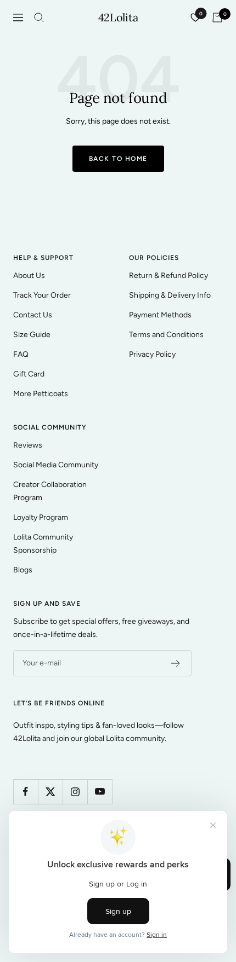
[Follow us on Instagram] (75, 791)
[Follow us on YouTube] (99, 791)
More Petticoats (40, 393)
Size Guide (31, 334)
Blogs (22, 570)
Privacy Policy (152, 354)
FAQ (21, 354)
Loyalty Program (40, 517)
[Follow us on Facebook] (25, 791)
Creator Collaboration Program (50, 491)
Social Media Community (55, 465)
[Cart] (217, 17)
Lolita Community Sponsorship (43, 543)
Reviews (27, 445)
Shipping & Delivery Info (170, 295)
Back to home (118, 159)
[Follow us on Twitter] (50, 791)
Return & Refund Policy (168, 275)
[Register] (176, 663)
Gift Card (28, 374)
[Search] (39, 17)
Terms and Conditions (166, 334)
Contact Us (32, 315)
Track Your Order (42, 295)
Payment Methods (160, 315)
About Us (29, 275)
